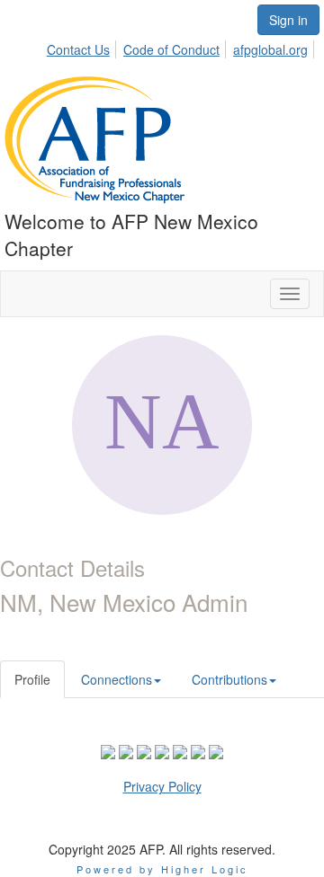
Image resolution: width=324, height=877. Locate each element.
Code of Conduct (171, 49)
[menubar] (182, 46)
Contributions (229, 679)
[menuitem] (83, 46)
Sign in (288, 20)
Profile (32, 679)
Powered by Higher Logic (162, 869)
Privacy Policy (162, 786)
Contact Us (78, 49)
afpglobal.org (270, 49)
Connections (116, 679)
